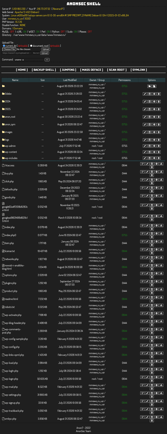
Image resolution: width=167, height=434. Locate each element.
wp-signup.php (12, 402)
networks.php (12, 259)
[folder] (149, 86)
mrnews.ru (59, 34)
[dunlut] (161, 163)
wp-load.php (11, 362)
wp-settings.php (13, 394)
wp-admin (10, 145)
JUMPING (68, 69)
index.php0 (10, 235)
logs (7, 139)
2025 (7, 109)
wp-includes (11, 158)
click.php (9, 181)
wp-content (11, 151)
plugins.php (10, 283)
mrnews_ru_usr (32, 34)
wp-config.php (12, 346)
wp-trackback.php (14, 410)
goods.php (10, 197)
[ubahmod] (154, 93)
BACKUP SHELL (44, 69)
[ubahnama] (145, 93)
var (16, 34)
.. (5, 86)
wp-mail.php (11, 386)
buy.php (9, 173)
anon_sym (10, 124)
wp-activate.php (13, 315)
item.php (9, 243)
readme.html (11, 299)
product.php (11, 291)
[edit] (142, 163)
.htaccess (9, 165)
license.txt (10, 251)
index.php (10, 227)
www (21, 34)
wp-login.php (11, 378)
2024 (7, 101)
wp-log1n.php (11, 370)
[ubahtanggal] (149, 93)
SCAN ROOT (117, 69)
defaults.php (11, 189)
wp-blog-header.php (15, 323)
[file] (154, 86)
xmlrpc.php (10, 418)
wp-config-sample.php (16, 338)
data (43, 34)
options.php (11, 275)
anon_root (10, 116)
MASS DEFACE (91, 69)
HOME (22, 69)
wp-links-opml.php (14, 354)
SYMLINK (138, 69)
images (8, 132)
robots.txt (10, 307)
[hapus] (159, 93)
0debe (8, 93)
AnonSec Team (83, 431)
